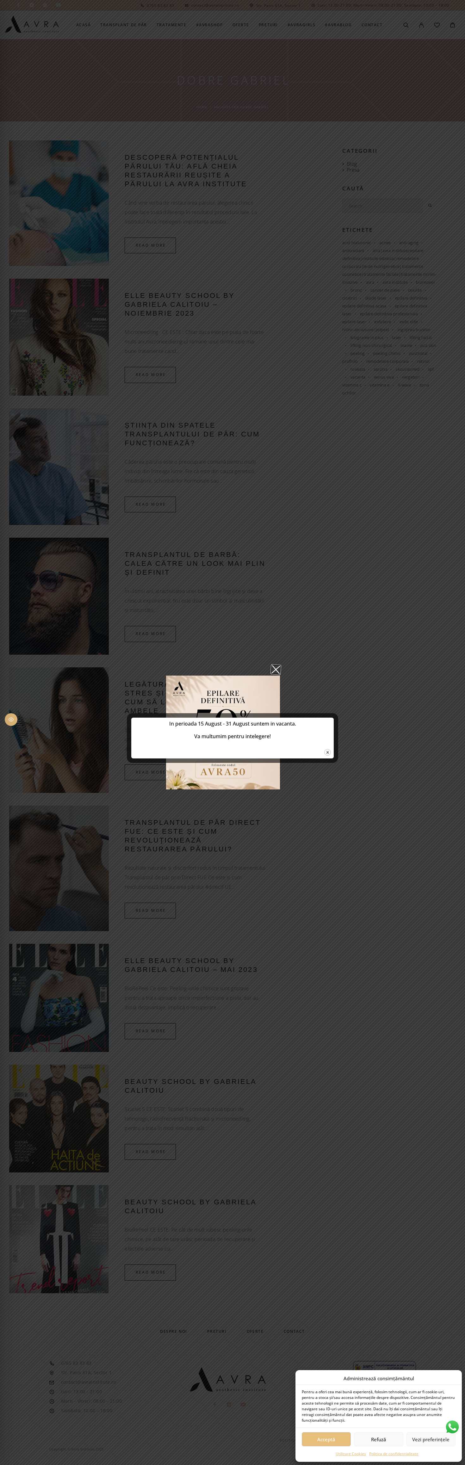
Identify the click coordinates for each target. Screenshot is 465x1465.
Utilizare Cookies (351, 1453)
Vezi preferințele (431, 1439)
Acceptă (326, 1439)
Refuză (378, 1439)
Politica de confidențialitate (393, 1453)
